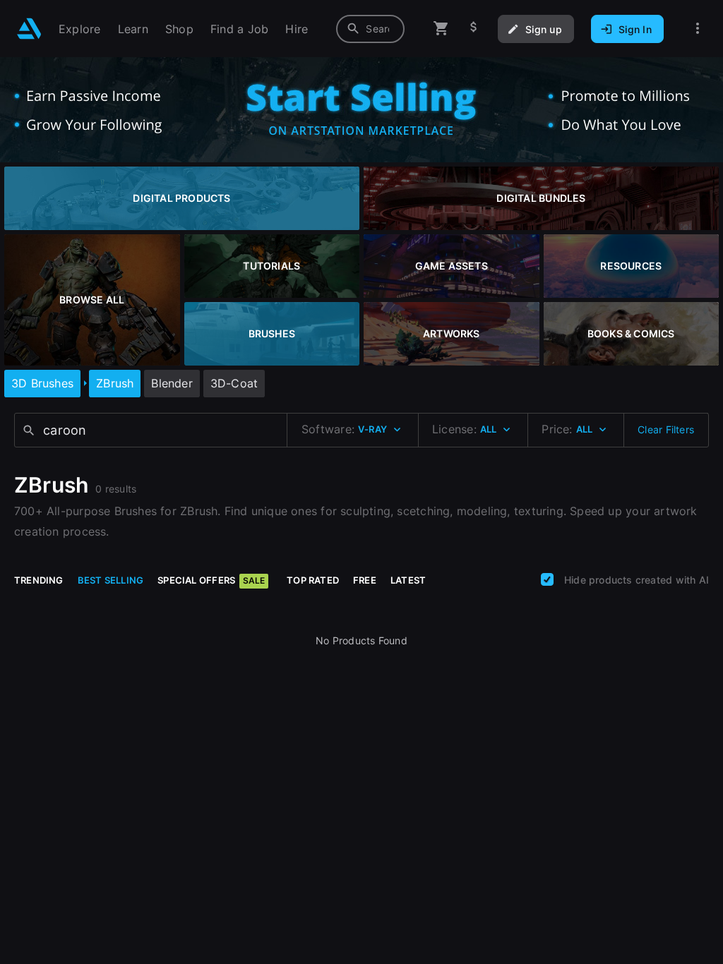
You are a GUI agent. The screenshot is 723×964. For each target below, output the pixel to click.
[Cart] (441, 28)
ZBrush (114, 383)
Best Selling (111, 580)
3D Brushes (42, 383)
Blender (171, 383)
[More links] (697, 28)
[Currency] (474, 28)
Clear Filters (666, 429)
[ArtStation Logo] (29, 29)
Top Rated (313, 580)
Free (364, 580)
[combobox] (370, 29)
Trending (39, 580)
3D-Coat (234, 383)
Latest (408, 580)
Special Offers (211, 580)
